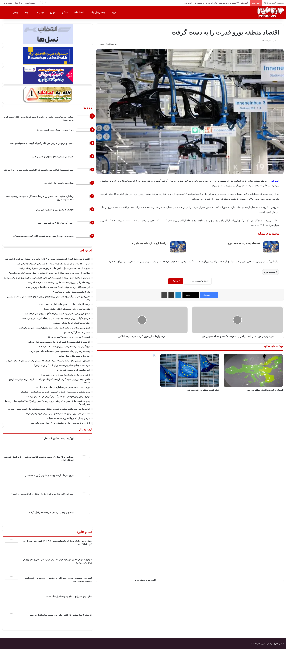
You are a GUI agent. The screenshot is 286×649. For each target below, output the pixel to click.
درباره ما (18, 3)
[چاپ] (164, 295)
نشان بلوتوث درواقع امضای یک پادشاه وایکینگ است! (69, 596)
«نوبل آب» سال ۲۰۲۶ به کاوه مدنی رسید (56, 223)
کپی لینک (175, 281)
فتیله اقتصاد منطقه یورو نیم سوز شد (203, 390)
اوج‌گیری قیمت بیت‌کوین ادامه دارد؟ (58, 438)
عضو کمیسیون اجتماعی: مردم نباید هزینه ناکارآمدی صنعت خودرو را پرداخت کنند (39, 170)
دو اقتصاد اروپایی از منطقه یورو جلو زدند (149, 243)
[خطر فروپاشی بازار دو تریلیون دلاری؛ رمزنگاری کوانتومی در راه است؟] (84, 500)
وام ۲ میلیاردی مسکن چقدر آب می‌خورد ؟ (55, 130)
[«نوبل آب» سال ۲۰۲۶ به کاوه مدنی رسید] (84, 227)
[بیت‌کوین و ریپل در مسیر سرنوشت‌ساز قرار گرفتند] (84, 519)
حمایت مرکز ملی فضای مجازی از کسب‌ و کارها (53, 157)
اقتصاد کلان (79, 12)
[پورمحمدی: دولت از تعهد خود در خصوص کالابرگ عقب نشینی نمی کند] (84, 240)
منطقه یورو (270, 272)
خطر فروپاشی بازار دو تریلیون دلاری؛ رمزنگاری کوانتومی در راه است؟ (42, 494)
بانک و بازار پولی (97, 12)
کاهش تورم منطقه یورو (145, 580)
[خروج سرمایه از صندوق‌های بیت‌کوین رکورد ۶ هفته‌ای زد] (84, 482)
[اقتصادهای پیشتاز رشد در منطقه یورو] (271, 246)
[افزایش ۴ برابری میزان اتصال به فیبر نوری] (84, 213)
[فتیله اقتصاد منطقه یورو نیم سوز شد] (189, 370)
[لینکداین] (178, 295)
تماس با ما (8, 3)
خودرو (53, 12)
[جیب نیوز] (270, 12)
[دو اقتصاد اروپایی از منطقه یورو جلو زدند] (178, 246)
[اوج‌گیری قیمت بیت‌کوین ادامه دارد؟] (84, 445)
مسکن (65, 12)
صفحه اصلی (30, 3)
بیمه (27, 12)
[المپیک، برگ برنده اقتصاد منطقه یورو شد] (253, 370)
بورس (16, 12)
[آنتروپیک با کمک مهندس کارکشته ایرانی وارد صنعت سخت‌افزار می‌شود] (11, 621)
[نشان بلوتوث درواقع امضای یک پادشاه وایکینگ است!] (11, 603)
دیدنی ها (40, 12)
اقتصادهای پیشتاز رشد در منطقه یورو (244, 243)
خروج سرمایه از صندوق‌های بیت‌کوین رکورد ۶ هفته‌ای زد (49, 475)
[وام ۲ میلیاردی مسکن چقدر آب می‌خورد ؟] (84, 134)
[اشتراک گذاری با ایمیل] (171, 295)
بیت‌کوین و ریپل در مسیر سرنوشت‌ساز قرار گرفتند (51, 512)
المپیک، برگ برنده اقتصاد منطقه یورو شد (265, 390)
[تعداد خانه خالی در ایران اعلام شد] (84, 187)
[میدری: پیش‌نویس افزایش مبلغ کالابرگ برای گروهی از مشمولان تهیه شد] (84, 147)
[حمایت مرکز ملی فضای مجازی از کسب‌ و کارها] (84, 160)
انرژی (114, 12)
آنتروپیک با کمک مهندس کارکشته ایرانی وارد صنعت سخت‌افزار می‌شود (61, 615)
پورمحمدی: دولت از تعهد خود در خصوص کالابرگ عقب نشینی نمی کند (43, 236)
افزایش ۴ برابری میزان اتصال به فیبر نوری (55, 210)
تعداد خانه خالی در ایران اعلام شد (59, 183)
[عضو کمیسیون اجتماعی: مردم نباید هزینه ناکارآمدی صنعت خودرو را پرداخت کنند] (84, 173)
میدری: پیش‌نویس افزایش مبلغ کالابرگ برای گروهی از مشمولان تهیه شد (42, 143)
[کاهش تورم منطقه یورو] (126, 465)
